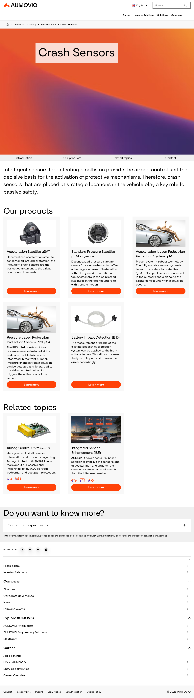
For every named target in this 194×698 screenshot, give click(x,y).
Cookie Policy (94, 691)
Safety (32, 24)
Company (176, 15)
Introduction (24, 158)
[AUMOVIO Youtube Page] (38, 549)
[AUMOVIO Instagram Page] (46, 549)
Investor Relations (144, 15)
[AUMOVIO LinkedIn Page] (30, 549)
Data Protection (73, 691)
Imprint (39, 691)
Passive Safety (48, 24)
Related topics (122, 158)
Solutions (162, 15)
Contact (170, 158)
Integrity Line (24, 691)
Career (126, 15)
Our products (72, 158)
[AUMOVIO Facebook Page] (22, 549)
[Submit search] (186, 5)
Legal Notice (54, 691)
